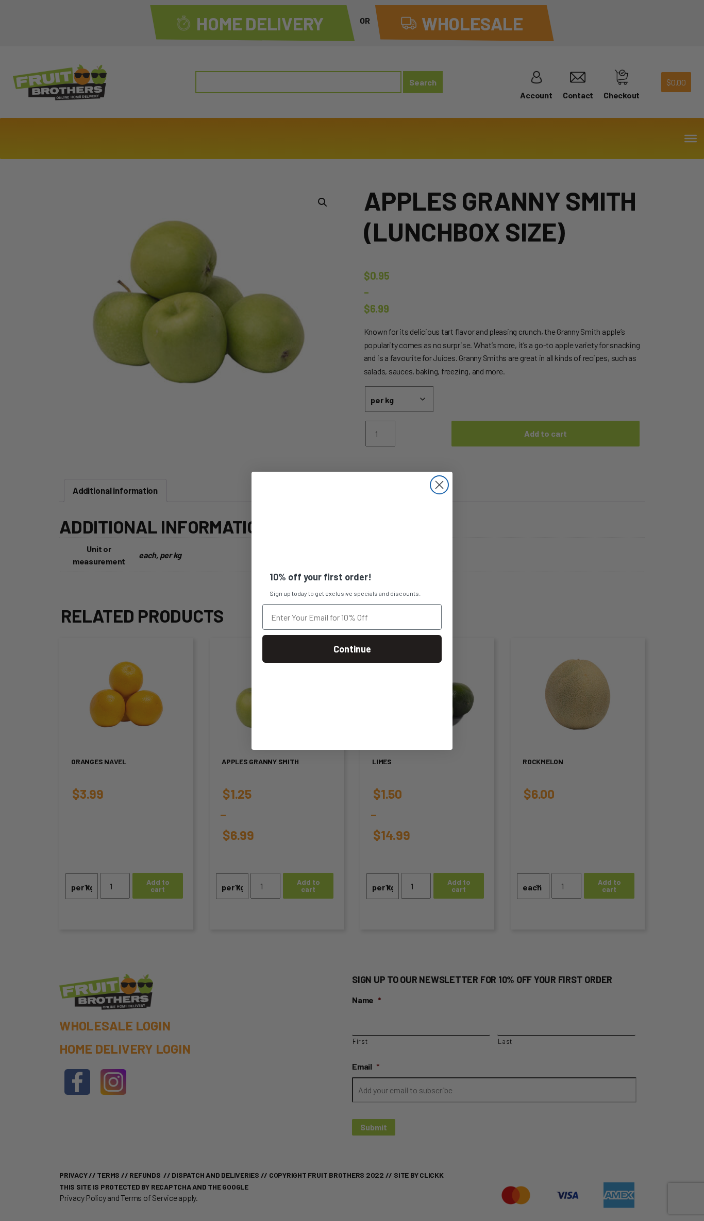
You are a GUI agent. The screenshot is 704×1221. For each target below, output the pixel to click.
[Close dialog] (439, 485)
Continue (352, 649)
